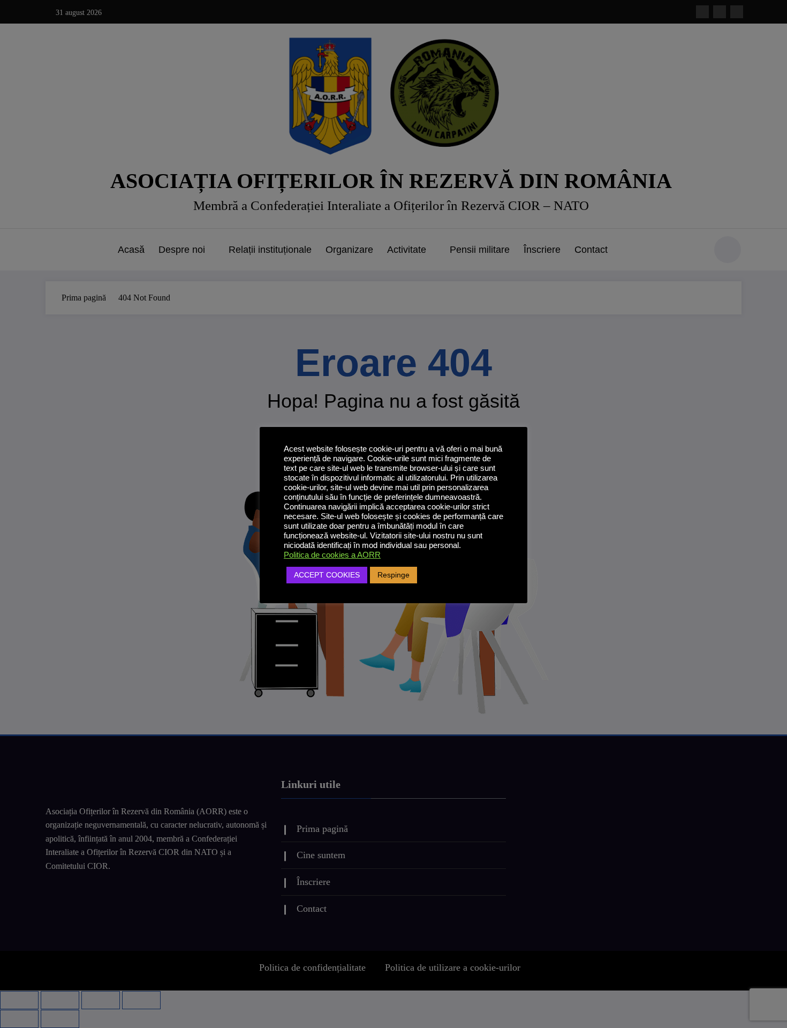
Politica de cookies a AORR (332, 555)
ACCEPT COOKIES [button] (327, 575)
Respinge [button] (393, 575)
